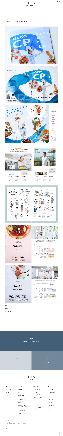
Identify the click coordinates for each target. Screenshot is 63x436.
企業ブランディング (21, 389)
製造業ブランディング (21, 402)
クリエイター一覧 (8, 389)
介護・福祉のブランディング (22, 405)
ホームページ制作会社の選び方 (38, 407)
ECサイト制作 (35, 392)
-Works (49, 409)
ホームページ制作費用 (37, 404)
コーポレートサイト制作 (37, 389)
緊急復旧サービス (51, 405)
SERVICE (28, 9)
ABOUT (17, 9)
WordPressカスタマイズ (52, 392)
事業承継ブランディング (21, 395)
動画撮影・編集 (51, 399)
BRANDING (40, 9)
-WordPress (50, 386)
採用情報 (7, 392)
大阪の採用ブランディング (22, 413)
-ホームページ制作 (35, 386)
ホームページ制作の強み (37, 396)
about (7, 386)
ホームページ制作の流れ (37, 399)
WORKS (45, 9)
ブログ (7, 395)
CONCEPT (22, 9)
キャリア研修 (50, 402)
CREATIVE (34, 9)
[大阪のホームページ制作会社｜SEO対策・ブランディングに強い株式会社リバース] (31, 5)
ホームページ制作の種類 (37, 394)
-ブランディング (20, 386)
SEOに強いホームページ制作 (38, 397)
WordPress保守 (51, 389)
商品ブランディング (21, 392)
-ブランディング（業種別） (21, 399)
